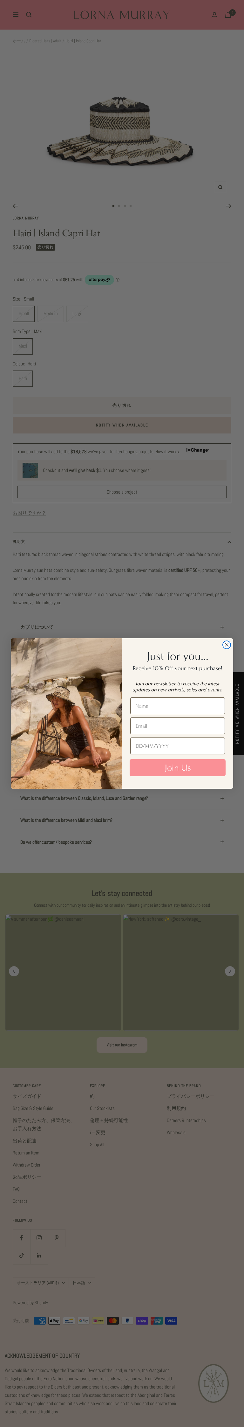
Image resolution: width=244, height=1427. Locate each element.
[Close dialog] (227, 645)
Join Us (178, 768)
